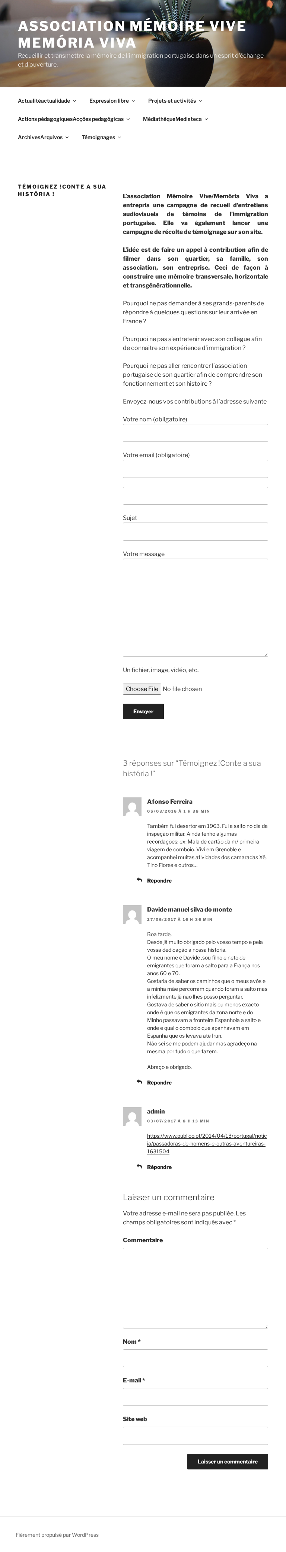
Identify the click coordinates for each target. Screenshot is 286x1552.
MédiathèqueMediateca (172, 119)
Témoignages (98, 137)
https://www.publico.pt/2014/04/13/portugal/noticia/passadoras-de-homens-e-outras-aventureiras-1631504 (207, 1143)
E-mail (134, 1380)
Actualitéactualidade (44, 100)
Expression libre (109, 100)
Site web (135, 1419)
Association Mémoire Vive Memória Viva (132, 34)
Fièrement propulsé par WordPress (57, 1535)
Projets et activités (172, 100)
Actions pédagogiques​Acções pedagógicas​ (71, 119)
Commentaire (143, 1240)
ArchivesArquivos (40, 137)
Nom (132, 1341)
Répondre (159, 880)
